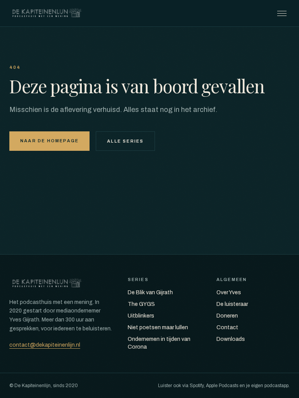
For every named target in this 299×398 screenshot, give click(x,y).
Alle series (125, 141)
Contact (227, 327)
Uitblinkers (141, 316)
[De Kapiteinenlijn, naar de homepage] (47, 13)
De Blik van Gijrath (150, 292)
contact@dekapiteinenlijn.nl (44, 345)
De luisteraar (232, 304)
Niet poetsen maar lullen (158, 327)
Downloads (230, 339)
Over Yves (228, 292)
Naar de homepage (49, 140)
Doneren (227, 316)
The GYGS (141, 304)
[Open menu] (282, 13)
